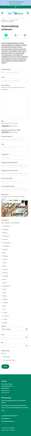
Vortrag (5, 322)
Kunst (4, 266)
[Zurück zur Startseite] (15, 13)
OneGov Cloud (5, 428)
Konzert (5, 259)
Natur (4, 289)
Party (4, 292)
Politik (4, 296)
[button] (5, 366)
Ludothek (5, 276)
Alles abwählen (15, 222)
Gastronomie (6, 242)
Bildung (5, 232)
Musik (4, 282)
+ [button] (26, 202)
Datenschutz (4, 430)
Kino (4, 252)
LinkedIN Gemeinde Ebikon (9, 415)
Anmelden (12, 430)
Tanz (4, 309)
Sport (4, 306)
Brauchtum (6, 236)
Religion (5, 299)
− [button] (26, 204)
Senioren (5, 302)
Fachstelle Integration (7, 421)
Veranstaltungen (13, 19)
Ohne (4, 353)
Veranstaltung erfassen (7, 21)
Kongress (5, 256)
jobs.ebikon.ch (5, 418)
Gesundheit (6, 246)
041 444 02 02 (5, 392)
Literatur (5, 272)
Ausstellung (6, 226)
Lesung (5, 269)
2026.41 (13, 428)
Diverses (5, 239)
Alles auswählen (5, 222)
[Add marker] (26, 207)
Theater (5, 312)
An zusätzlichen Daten (9, 360)
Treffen (5, 319)
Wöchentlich (6, 357)
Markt (4, 279)
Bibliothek (5, 229)
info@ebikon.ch (5, 390)
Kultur (4, 262)
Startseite (4, 19)
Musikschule (6, 286)
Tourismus (6, 316)
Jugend (5, 249)
